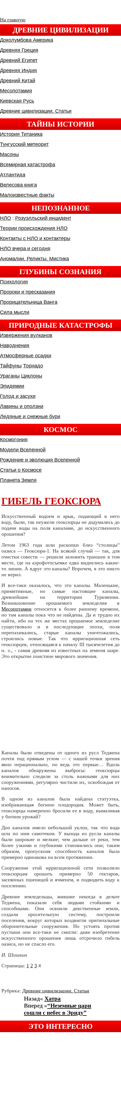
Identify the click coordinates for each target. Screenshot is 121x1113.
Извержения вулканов (26, 335)
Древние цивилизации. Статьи (35, 111)
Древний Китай (17, 80)
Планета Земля (18, 480)
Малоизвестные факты (27, 195)
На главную (12, 20)
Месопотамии (16, 609)
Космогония (14, 439)
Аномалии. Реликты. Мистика (34, 258)
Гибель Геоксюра (51, 501)
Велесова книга (18, 185)
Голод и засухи (17, 396)
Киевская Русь (17, 101)
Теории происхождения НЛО (34, 228)
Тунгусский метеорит (24, 144)
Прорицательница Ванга (28, 302)
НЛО (5, 218)
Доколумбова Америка (26, 40)
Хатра (52, 998)
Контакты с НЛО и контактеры (35, 238)
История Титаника (21, 134)
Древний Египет (18, 60)
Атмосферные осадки (25, 355)
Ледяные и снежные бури (30, 416)
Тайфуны (11, 366)
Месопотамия (16, 91)
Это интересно (60, 1026)
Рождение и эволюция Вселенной (40, 460)
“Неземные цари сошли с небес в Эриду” (57, 1009)
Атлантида (12, 175)
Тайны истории (60, 124)
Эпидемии (12, 386)
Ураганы (10, 376)
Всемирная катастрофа (27, 164)
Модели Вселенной (23, 450)
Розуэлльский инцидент (43, 218)
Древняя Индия (18, 70)
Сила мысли (14, 312)
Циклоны (31, 376)
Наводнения (14, 345)
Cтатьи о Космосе (21, 470)
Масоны (9, 154)
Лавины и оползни (21, 406)
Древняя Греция (19, 50)
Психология (14, 282)
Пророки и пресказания (27, 292)
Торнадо (33, 366)
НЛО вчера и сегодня (25, 248)
